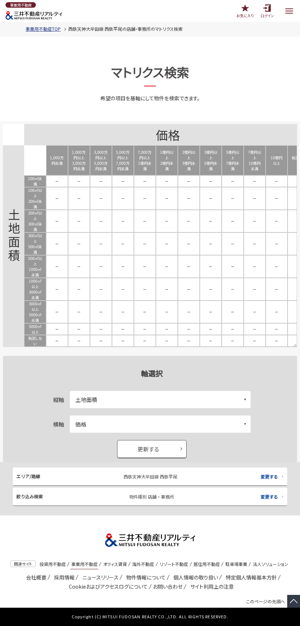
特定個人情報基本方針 (250, 577)
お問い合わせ (168, 586)
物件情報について (145, 577)
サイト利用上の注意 (211, 586)
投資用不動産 (53, 564)
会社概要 (34, 577)
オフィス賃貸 (115, 564)
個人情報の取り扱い (194, 577)
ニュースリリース (99, 577)
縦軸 (58, 399)
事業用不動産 (84, 564)
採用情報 (63, 577)
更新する (149, 449)
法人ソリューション (270, 564)
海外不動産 (143, 564)
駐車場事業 (236, 564)
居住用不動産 (207, 564)
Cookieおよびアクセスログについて (107, 586)
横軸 (58, 424)
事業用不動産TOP (43, 29)
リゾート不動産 (174, 564)
